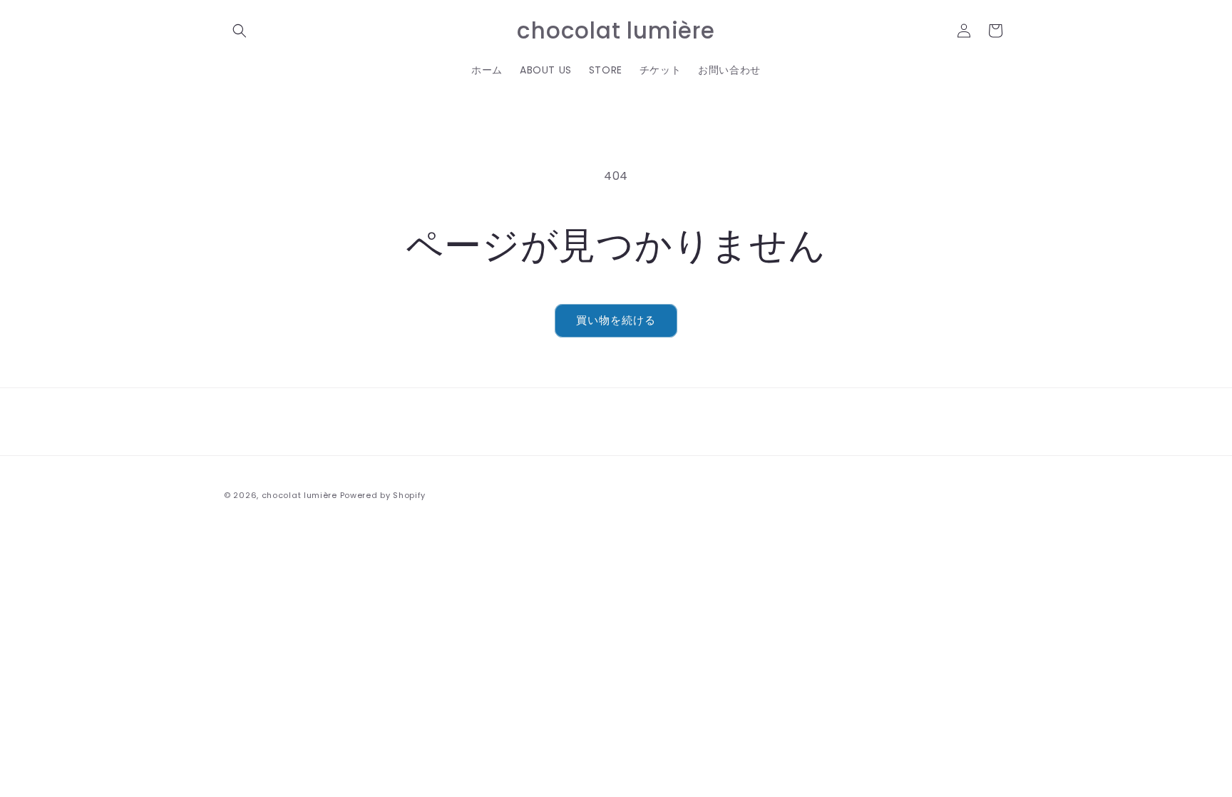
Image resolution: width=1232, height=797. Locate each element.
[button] (239, 30)
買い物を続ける (616, 320)
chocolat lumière (299, 495)
